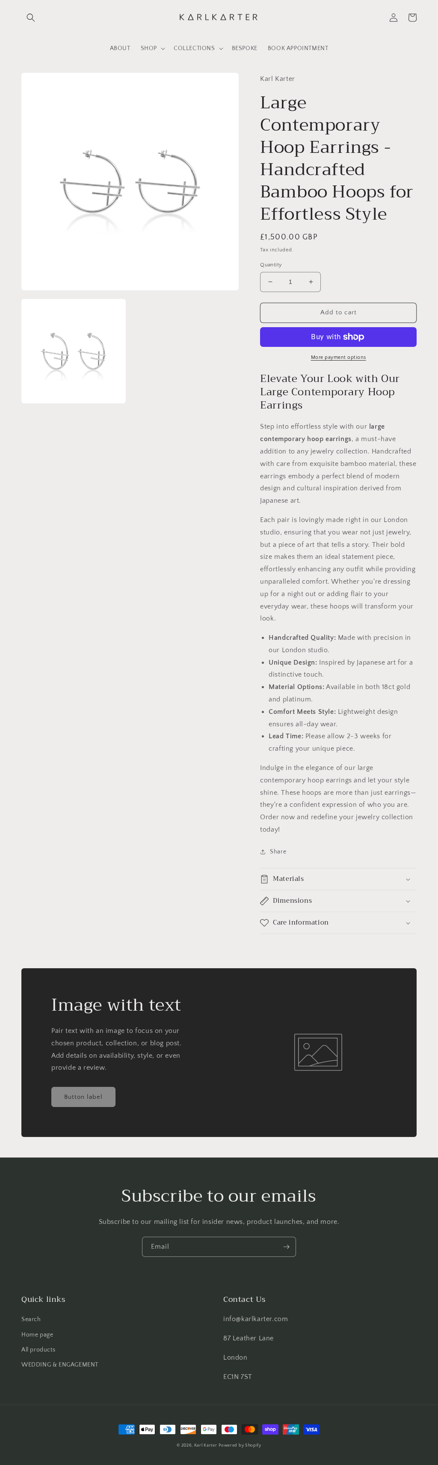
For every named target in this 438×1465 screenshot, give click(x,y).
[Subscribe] (286, 1247)
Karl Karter (205, 1445)
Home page (37, 1334)
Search (31, 1319)
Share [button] (278, 851)
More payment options (338, 357)
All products (38, 1349)
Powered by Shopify (240, 1445)
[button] (30, 17)
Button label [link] (83, 1097)
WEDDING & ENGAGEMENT (59, 1364)
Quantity (271, 265)
